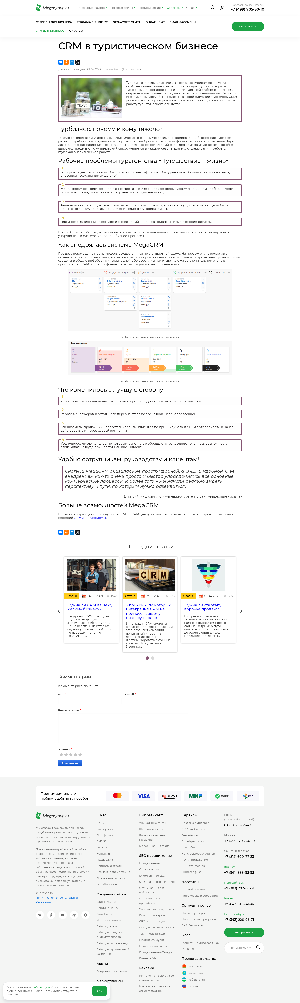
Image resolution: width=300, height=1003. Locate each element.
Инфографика (192, 872)
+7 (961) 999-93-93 (239, 873)
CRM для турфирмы (90, 518)
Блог (186, 935)
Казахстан (195, 973)
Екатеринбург (234, 914)
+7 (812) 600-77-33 (239, 857)
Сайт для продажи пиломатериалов (109, 934)
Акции (102, 964)
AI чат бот (77, 30)
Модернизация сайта (154, 845)
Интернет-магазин (110, 920)
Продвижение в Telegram (157, 952)
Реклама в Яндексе (93, 22)
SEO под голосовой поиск (157, 881)
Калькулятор (105, 829)
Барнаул (230, 866)
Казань (229, 898)
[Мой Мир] (72, 62)
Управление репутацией (157, 909)
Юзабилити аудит (151, 940)
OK (99, 991)
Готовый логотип (193, 889)
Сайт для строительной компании (113, 951)
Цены (100, 822)
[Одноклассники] (66, 62)
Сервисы (173, 8)
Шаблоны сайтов (151, 829)
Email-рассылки (183, 22)
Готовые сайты (122, 8)
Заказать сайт (248, 26)
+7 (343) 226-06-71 (239, 920)
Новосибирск (234, 882)
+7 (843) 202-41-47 (239, 904)
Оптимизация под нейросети (152, 890)
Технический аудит (152, 933)
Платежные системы (111, 878)
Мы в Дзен (189, 949)
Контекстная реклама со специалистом (156, 978)
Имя (62, 694)
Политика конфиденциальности (58, 897)
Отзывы (102, 847)
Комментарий (69, 710)
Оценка (65, 749)
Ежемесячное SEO (152, 875)
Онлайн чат (155, 22)
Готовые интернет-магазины (152, 837)
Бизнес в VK (147, 958)
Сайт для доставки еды (113, 943)
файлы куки (41, 987)
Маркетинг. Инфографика (200, 942)
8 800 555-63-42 (237, 825)
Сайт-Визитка (106, 901)
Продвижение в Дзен (154, 946)
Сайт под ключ (107, 926)
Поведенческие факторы (157, 927)
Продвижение (150, 8)
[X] (77, 62)
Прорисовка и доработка (200, 895)
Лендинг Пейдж (108, 907)
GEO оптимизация (152, 921)
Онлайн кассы (107, 884)
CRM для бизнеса (50, 30)
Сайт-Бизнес (105, 914)
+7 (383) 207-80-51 (239, 888)
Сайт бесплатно (193, 925)
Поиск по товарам (152, 915)
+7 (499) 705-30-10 (247, 9)
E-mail (130, 694)
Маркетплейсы (110, 981)
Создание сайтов (92, 8)
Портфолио (105, 835)
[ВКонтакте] (60, 62)
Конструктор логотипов (198, 853)
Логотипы (190, 882)
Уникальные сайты (152, 822)
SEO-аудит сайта (127, 22)
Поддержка (105, 859)
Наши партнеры (193, 913)
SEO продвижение (155, 856)
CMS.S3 (101, 841)
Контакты (103, 853)
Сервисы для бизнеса (54, 22)
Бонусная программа (112, 971)
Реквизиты (43, 902)
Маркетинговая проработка (150, 901)
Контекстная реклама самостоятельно (154, 988)
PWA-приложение (195, 859)
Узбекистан (196, 979)
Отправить (70, 763)
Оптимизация (149, 869)
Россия (193, 986)
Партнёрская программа (199, 919)
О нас (190, 8)
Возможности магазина (113, 872)
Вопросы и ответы (109, 865)
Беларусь (195, 966)
